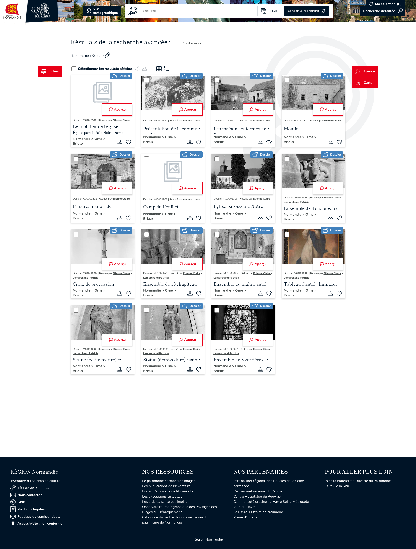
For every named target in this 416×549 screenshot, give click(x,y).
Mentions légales (31, 509)
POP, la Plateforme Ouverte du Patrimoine (358, 481)
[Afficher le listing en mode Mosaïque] (159, 68)
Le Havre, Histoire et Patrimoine (258, 512)
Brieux (78, 143)
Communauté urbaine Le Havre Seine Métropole (271, 501)
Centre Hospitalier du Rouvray (257, 496)
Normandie (82, 138)
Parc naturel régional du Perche (257, 491)
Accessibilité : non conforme (39, 523)
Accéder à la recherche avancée (382, 11)
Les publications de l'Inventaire (166, 486)
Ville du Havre (244, 507)
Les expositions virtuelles (162, 496)
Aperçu (120, 109)
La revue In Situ (337, 486)
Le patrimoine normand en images (168, 481)
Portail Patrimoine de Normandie (167, 491)
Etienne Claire (121, 120)
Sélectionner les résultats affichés (105, 68)
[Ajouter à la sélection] (128, 142)
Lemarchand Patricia (296, 202)
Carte (368, 82)
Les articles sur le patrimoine (165, 501)
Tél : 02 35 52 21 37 (33, 487)
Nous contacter (29, 495)
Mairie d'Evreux (245, 517)
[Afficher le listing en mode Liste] (166, 68)
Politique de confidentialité (39, 516)
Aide (21, 502)
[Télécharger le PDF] (119, 142)
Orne (98, 138)
